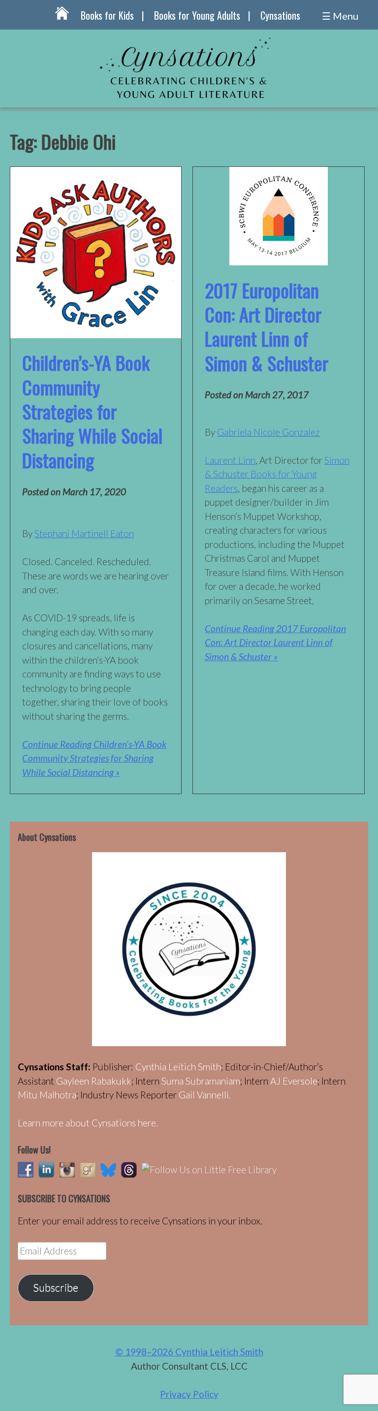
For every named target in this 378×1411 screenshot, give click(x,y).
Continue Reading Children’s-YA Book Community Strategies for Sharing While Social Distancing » (94, 758)
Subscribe (55, 1287)
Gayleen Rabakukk (93, 1081)
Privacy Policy (189, 1394)
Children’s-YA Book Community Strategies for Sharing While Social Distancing (92, 411)
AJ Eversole (293, 1081)
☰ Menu (340, 16)
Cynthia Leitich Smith (178, 1066)
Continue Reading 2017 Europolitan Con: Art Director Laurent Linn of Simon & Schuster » (275, 642)
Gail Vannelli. (205, 1094)
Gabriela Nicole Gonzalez (268, 432)
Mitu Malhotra (47, 1094)
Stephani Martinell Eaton (84, 533)
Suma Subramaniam (200, 1081)
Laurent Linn (230, 460)
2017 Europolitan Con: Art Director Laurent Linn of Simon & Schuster (266, 326)
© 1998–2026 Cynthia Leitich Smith (189, 1351)
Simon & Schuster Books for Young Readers (277, 474)
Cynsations (280, 15)
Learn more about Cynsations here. (88, 1122)
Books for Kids (107, 15)
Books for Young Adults (197, 15)
